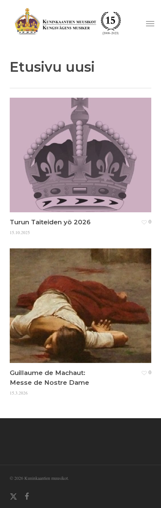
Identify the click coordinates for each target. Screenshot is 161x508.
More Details (82, 149)
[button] (150, 23)
